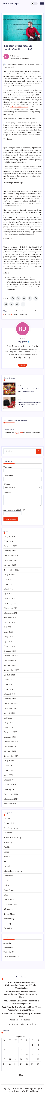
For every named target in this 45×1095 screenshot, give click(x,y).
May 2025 (8, 589)
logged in (19, 433)
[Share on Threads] (17, 304)
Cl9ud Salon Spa (10, 3)
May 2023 (8, 689)
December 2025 (11, 555)
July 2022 (8, 718)
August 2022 (9, 713)
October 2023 (10, 665)
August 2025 (9, 575)
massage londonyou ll (20, 314)
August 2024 (9, 622)
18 (10, 1059)
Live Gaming (10, 890)
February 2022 (10, 732)
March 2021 (9, 780)
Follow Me (22, 365)
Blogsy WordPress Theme (27, 1091)
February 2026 (10, 546)
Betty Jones (15, 56)
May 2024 (8, 637)
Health (7, 866)
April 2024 (8, 641)
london (7, 314)
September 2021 (11, 756)
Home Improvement (13, 871)
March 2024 (9, 646)
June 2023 (8, 684)
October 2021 (10, 751)
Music (6, 895)
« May (20, 1075)
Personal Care (10, 904)
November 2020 (11, 799)
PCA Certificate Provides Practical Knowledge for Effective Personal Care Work (21, 994)
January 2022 (10, 737)
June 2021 (8, 770)
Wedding (8, 928)
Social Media (9, 914)
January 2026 (10, 551)
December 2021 (11, 742)
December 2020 (11, 794)
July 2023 (8, 680)
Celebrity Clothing (12, 837)
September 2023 (11, 670)
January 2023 (10, 699)
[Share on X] (18, 298)
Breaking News (11, 828)
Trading (7, 923)
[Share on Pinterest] (35, 298)
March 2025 (9, 598)
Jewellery (8, 876)
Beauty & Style (10, 823)
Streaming (9, 919)
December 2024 (11, 608)
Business (29, 311)
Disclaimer (8, 947)
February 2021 (10, 785)
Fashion (7, 847)
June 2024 (8, 632)
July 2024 (8, 627)
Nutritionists (9, 899)
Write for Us (8, 952)
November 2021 (11, 746)
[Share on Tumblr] (11, 304)
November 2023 (11, 660)
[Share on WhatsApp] (30, 298)
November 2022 (11, 708)
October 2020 (10, 804)
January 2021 (9, 789)
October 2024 (10, 617)
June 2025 (8, 584)
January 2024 (10, 651)
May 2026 (8, 541)
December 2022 (11, 703)
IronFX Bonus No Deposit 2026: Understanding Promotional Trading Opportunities (21, 985)
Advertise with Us (11, 956)
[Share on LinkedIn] (24, 298)
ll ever (37, 311)
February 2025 (10, 603)
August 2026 (9, 536)
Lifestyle (8, 885)
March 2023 (9, 694)
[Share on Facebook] (12, 298)
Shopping (8, 909)
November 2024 (11, 613)
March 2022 (9, 727)
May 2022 (8, 722)
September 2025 (11, 570)
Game (7, 857)
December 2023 (11, 656)
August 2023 (9, 675)
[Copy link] (23, 304)
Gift (6, 861)
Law (6, 880)
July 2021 (8, 765)
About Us (7, 943)
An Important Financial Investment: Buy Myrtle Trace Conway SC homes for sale (29, 404)
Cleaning (8, 842)
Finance (7, 852)
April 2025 (8, 594)
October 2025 (10, 565)
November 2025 (11, 560)
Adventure (9, 818)
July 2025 (8, 579)
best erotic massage (17, 311)
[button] (34, 3)
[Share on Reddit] (5, 304)
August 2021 (9, 761)
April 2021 (8, 775)
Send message (11, 519)
